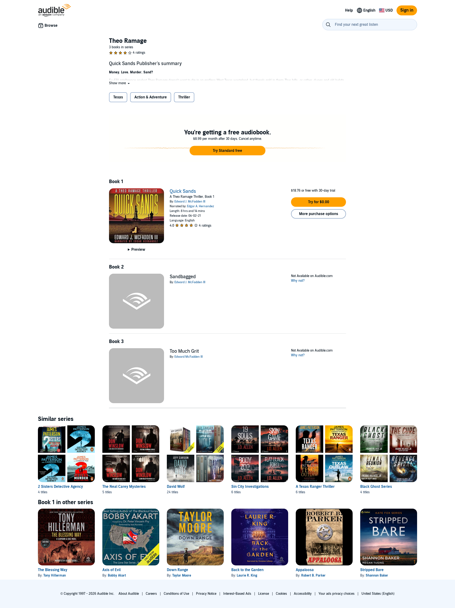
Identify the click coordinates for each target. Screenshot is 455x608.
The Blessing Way (52, 570)
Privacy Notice (206, 594)
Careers (151, 594)
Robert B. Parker (313, 575)
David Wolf (176, 486)
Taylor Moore (181, 575)
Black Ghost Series (376, 486)
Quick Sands (183, 191)
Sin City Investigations (250, 486)
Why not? (298, 281)
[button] (120, 83)
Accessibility (303, 594)
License (263, 594)
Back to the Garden (247, 570)
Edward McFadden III (188, 357)
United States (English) (378, 594)
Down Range (177, 570)
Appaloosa (305, 570)
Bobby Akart (117, 575)
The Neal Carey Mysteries (124, 486)
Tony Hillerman (54, 575)
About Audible (128, 594)
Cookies (281, 594)
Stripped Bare (372, 570)
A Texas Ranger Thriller (315, 486)
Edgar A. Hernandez (200, 206)
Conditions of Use (176, 594)
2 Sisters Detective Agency (60, 486)
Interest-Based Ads (237, 594)
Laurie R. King (247, 575)
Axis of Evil (111, 570)
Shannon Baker (377, 575)
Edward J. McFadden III (189, 201)
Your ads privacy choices (336, 594)
